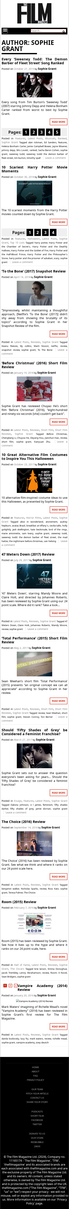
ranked (33, 150)
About (35, 1071)
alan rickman (35, 142)
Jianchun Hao (52, 437)
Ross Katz (53, 888)
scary (56, 258)
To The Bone (45, 349)
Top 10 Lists (17, 242)
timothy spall (34, 157)
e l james (35, 804)
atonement (52, 521)
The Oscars (17, 968)
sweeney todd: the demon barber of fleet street (29, 537)
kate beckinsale (39, 529)
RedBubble (37, 1142)
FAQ (35, 1075)
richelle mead (60, 1038)
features (62, 142)
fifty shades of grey (21, 808)
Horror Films (33, 517)
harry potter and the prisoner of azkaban (31, 258)
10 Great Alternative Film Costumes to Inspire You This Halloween (34, 456)
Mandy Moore (59, 625)
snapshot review (11, 349)
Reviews (35, 342)
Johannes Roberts (40, 625)
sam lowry (27, 533)
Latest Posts (35, 138)
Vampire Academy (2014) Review (42, 987)
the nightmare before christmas (26, 541)
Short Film (47, 430)
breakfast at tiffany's (37, 525)
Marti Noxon (41, 346)
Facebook (37, 1120)
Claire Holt (23, 625)
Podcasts (37, 1111)
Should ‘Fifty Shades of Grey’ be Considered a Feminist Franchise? (34, 732)
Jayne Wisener (59, 146)
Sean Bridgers (9, 976)
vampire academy (25, 1042)
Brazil (22, 525)
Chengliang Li (9, 437)
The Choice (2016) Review (23, 821)
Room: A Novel (58, 972)
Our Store (37, 1137)
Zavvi (37, 1146)
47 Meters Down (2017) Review (28, 554)
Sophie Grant (47, 69)
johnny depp (8, 150)
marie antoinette (11, 533)
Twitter (37, 1124)
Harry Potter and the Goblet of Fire (29, 250)
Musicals (50, 138)
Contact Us (37, 1097)
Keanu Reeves (10, 346)
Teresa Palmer (15, 892)
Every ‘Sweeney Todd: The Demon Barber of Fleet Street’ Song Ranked (34, 61)
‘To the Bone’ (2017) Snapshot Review (34, 271)
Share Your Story (37, 1102)
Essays (18, 800)
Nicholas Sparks (29, 888)
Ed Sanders (50, 142)
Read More (58, 121)
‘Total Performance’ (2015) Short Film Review (34, 640)
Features (20, 138)
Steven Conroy (31, 716)
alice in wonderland (31, 521)
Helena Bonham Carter (14, 146)
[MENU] (5, 31)
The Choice (29, 892)
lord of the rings (58, 529)
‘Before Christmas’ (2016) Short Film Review (34, 365)
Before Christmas (57, 433)
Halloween (34, 238)
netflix (54, 346)
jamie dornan (43, 808)
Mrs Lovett (22, 150)
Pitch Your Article (37, 1093)
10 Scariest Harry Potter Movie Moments (34, 169)
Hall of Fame (22, 965)
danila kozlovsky (10, 1038)
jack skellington (20, 529)
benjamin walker (10, 888)
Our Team (37, 1089)
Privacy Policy (35, 1079)
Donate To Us (37, 1133)
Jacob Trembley (10, 972)
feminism (48, 804)
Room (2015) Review (19, 901)
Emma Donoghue (57, 968)
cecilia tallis (55, 525)
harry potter (40, 242)
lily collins (25, 346)
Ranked (62, 138)
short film (7, 441)
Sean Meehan (53, 713)
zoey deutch (42, 1042)
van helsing (50, 541)
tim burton (20, 157)
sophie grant (28, 349)
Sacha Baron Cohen (48, 150)
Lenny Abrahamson (30, 972)
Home (35, 1067)
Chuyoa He (23, 437)
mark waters (36, 1038)
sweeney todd (17, 154)
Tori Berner (47, 716)
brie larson (40, 968)
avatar (15, 525)
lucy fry (24, 1038)
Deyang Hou (37, 437)
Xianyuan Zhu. (42, 441)
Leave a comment (55, 157)
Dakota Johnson (19, 804)
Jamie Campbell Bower (39, 146)
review (63, 346)
